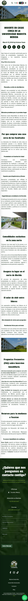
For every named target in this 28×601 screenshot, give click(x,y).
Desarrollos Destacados (14, 582)
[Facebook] (10, 572)
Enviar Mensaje (6, 546)
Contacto (14, 586)
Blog (14, 589)
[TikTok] (17, 572)
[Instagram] (14, 572)
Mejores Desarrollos (14, 579)
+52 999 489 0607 (14, 501)
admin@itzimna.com (14, 510)
